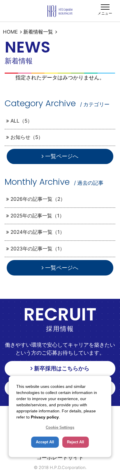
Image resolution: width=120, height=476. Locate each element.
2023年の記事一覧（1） (37, 249)
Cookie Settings (60, 427)
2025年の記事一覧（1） (37, 216)
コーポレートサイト (60, 457)
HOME (10, 32)
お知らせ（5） (26, 137)
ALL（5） (21, 121)
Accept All (45, 442)
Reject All (75, 442)
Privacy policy (45, 417)
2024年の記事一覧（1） (37, 232)
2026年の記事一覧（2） (37, 199)
